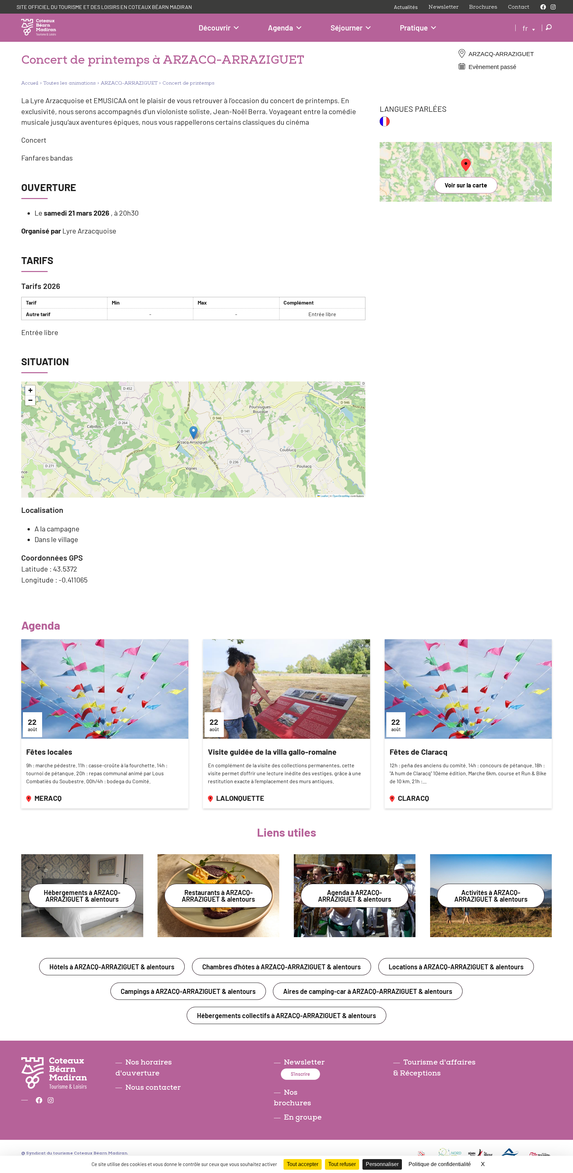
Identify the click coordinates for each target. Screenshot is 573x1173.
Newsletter (443, 7)
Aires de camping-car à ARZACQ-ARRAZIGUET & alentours (367, 991)
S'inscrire (300, 1074)
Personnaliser (382, 1164)
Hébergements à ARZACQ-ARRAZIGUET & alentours (82, 895)
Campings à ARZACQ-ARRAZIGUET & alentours (188, 991)
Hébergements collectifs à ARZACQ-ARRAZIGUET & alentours (286, 1015)
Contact (518, 7)
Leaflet (324, 496)
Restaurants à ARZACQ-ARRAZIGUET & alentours (218, 895)
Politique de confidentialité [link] (440, 1164)
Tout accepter (302, 1164)
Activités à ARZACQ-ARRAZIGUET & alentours (491, 895)
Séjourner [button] (346, 27)
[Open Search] (549, 27)
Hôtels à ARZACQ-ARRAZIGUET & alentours (111, 967)
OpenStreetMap (341, 496)
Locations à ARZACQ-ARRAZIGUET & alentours (456, 967)
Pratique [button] (414, 27)
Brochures (483, 7)
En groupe (303, 1117)
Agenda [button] (280, 27)
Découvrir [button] (214, 27)
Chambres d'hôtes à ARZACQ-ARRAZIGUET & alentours (281, 967)
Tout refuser (342, 1164)
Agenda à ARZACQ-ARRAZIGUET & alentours (354, 895)
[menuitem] (529, 27)
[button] (193, 433)
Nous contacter (153, 1087)
